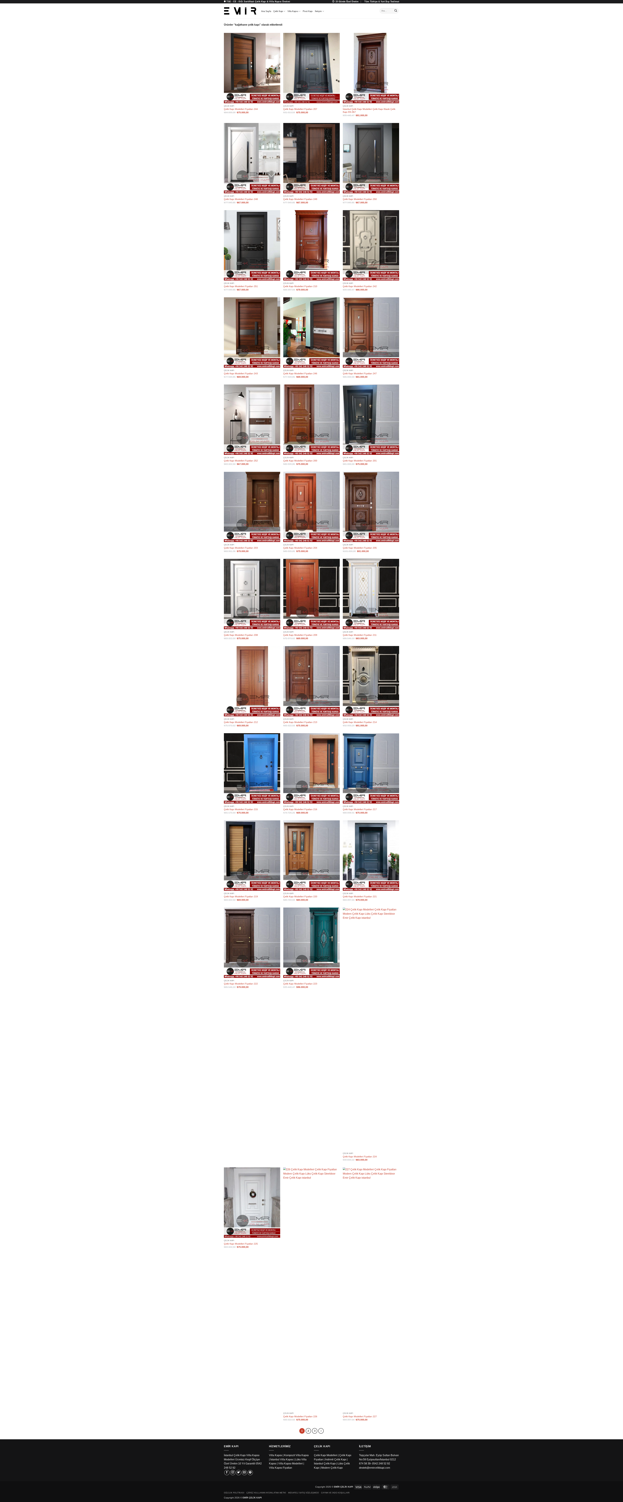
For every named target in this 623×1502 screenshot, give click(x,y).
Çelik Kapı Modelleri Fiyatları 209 (300, 635)
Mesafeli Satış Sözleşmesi (303, 1493)
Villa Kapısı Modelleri (290, 1463)
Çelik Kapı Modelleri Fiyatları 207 (300, 109)
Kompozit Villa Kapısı (296, 1455)
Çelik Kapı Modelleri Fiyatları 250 (360, 199)
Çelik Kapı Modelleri (325, 1455)
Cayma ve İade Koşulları (335, 1493)
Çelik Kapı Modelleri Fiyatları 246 (300, 373)
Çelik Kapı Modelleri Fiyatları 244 (241, 109)
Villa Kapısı (292, 11)
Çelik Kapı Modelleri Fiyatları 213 (300, 722)
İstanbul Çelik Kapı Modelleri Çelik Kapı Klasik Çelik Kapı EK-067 (369, 110)
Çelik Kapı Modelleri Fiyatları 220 (300, 896)
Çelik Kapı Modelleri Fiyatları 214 (360, 722)
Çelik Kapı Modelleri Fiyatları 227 (360, 1416)
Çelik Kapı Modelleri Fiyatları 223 (300, 983)
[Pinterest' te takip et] (250, 1472)
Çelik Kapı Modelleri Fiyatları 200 (300, 460)
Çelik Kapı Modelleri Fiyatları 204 (300, 548)
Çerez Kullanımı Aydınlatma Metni (266, 1493)
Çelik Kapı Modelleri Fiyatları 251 (241, 286)
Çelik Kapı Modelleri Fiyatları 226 (300, 1416)
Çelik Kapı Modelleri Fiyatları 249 (300, 199)
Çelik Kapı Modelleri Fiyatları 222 (241, 983)
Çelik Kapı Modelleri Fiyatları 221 (360, 896)
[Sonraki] (321, 1431)
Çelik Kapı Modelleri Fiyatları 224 (360, 1156)
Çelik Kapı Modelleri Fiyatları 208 (241, 635)
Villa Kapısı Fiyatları (280, 1467)
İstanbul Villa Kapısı (281, 1459)
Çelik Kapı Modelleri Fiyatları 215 (241, 809)
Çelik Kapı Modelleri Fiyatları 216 (300, 809)
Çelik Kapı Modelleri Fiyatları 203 (241, 548)
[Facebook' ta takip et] (227, 1472)
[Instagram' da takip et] (232, 1472)
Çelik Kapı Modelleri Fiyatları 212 (241, 722)
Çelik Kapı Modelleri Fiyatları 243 (241, 373)
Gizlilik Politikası (234, 1493)
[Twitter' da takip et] (238, 1472)
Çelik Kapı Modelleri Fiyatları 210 (300, 286)
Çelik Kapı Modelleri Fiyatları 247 (360, 373)
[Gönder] (395, 11)
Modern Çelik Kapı (332, 1467)
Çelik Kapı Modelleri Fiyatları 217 (360, 809)
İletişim (318, 11)
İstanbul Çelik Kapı (325, 1463)
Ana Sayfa (266, 11)
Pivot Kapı (308, 11)
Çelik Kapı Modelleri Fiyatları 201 (360, 460)
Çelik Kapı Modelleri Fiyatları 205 (360, 548)
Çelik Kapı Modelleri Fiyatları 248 (241, 199)
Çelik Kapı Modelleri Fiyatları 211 (360, 635)
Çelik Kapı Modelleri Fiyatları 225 (241, 1243)
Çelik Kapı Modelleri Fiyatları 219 (241, 896)
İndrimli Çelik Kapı (335, 1459)
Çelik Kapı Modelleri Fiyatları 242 (360, 286)
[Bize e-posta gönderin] (244, 1472)
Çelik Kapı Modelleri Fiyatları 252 (241, 460)
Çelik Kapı (278, 11)
